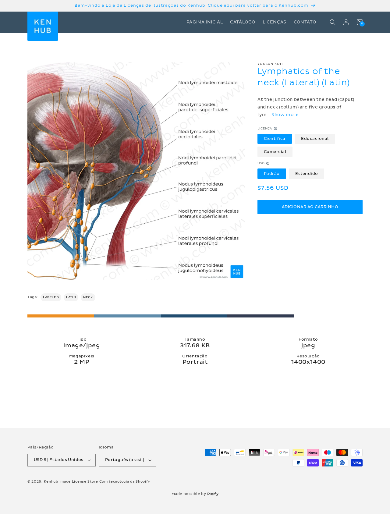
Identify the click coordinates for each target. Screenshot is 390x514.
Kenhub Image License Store (71, 482)
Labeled (51, 297)
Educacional (315, 138)
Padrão (272, 173)
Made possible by (195, 494)
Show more (285, 114)
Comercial (275, 151)
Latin (71, 297)
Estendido (306, 173)
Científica (274, 138)
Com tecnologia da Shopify (125, 482)
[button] (332, 22)
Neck (88, 297)
